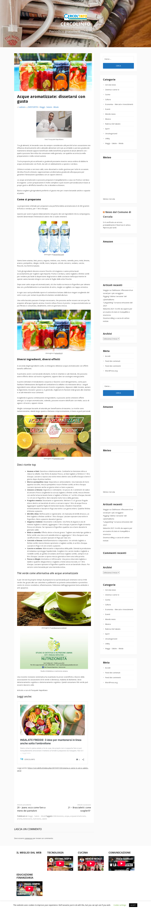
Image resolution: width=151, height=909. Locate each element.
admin (22, 107)
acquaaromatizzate (78, 816)
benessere (27, 819)
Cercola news (110, 85)
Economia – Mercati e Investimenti (119, 104)
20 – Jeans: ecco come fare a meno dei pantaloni (31, 808)
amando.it (58, 353)
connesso (28, 838)
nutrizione (37, 819)
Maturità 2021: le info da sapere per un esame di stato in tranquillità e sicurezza (117, 312)
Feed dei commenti (113, 366)
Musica (108, 119)
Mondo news (110, 114)
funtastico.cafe (58, 458)
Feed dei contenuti (112, 361)
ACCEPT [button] (133, 905)
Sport (107, 128)
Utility (107, 138)
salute (44, 819)
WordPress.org (111, 371)
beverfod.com (58, 254)
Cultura (108, 99)
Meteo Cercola (109, 199)
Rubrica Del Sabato (112, 124)
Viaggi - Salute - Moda (49, 107)
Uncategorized (111, 133)
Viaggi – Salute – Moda (114, 143)
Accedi (107, 356)
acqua (67, 816)
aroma (19, 819)
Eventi (107, 109)
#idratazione (58, 816)
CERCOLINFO (75, 23)
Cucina (107, 94)
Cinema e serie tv (112, 89)
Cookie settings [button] (119, 905)
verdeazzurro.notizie (58, 628)
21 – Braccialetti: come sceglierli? (79, 808)
